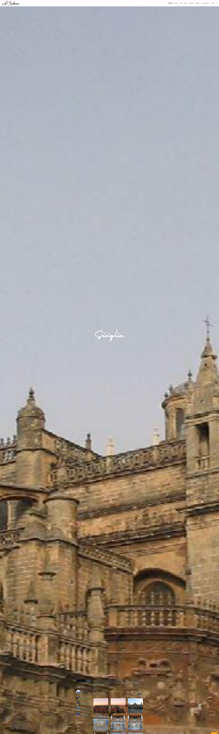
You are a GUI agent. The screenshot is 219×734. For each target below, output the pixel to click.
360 (78, 726)
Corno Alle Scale (205, 3)
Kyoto (82, 714)
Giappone (191, 3)
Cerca (77, 678)
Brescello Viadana (84, 691)
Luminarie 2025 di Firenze (86, 697)
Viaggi (170, 3)
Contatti (212, 3)
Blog (78, 732)
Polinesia (197, 3)
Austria (79, 729)
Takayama (83, 702)
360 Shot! (176, 3)
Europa (185, 3)
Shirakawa (83, 708)
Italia (181, 3)
